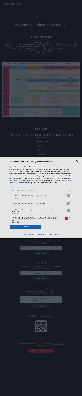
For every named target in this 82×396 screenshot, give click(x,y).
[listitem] (41, 191)
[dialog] (41, 198)
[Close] (78, 162)
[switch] (67, 195)
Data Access (41, 234)
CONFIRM (26, 227)
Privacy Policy (53, 234)
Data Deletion (29, 234)
